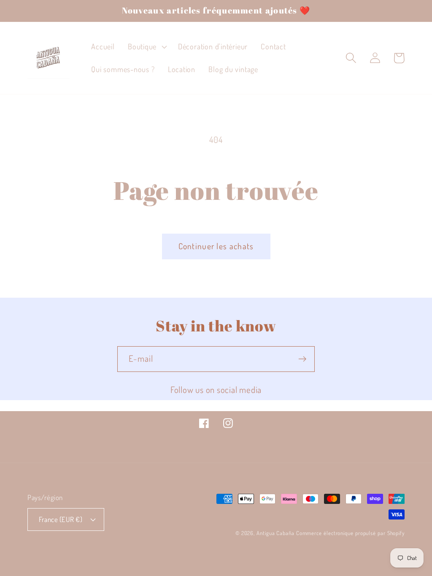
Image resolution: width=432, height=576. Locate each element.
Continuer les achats (216, 246)
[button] (146, 46)
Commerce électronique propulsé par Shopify (350, 533)
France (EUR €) (60, 519)
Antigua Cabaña (275, 533)
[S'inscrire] (302, 359)
